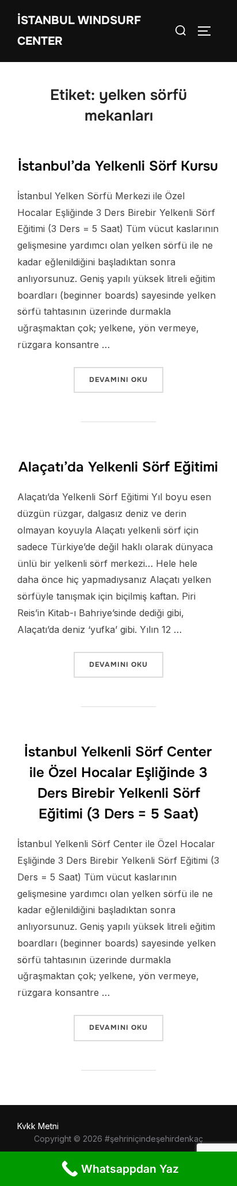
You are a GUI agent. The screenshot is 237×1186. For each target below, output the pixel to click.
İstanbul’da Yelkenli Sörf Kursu (118, 166)
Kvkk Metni (38, 1126)
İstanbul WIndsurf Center (79, 30)
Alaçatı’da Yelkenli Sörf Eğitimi (118, 467)
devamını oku (126, 379)
